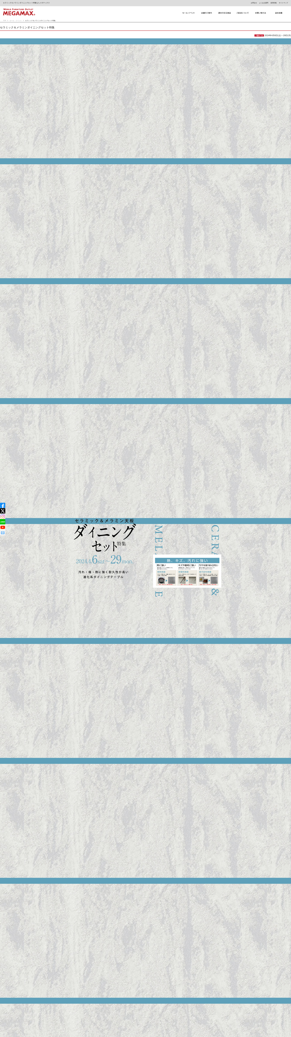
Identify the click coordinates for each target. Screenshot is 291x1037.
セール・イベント (16, 20)
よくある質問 (263, 3)
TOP (4, 20)
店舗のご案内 (207, 13)
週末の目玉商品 (225, 13)
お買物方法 (261, 13)
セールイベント (189, 13)
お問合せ (254, 3)
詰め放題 (279, 13)
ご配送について (243, 13)
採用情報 (274, 3)
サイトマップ (283, 3)
